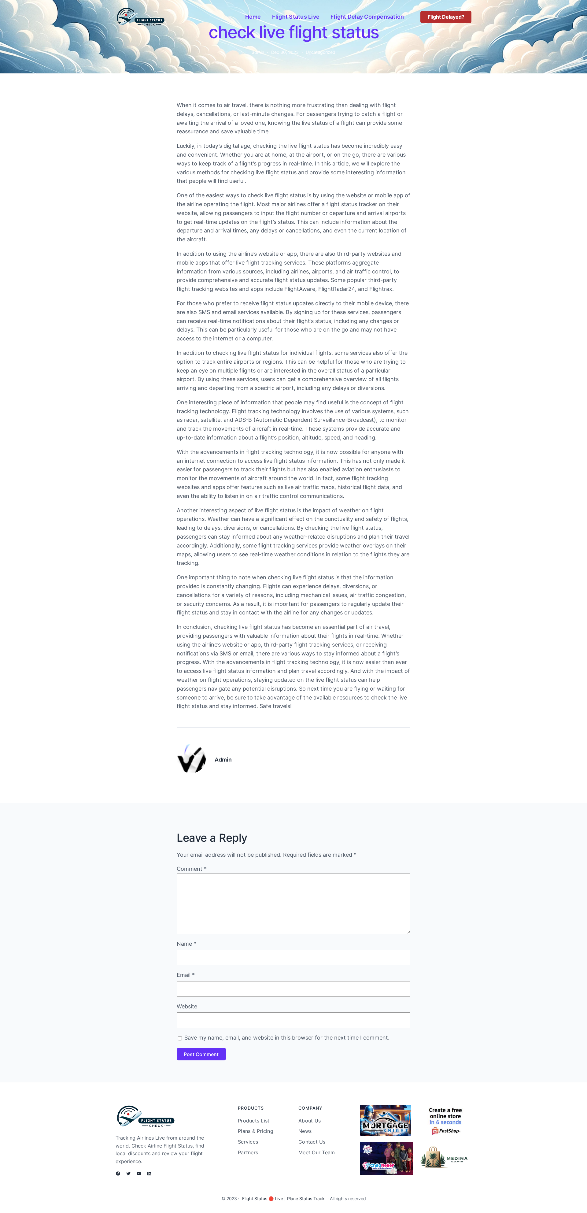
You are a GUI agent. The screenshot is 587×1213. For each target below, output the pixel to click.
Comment (192, 869)
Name (186, 943)
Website (187, 1006)
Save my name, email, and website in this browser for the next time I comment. (286, 1037)
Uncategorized (320, 52)
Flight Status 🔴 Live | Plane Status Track (283, 1198)
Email (186, 975)
